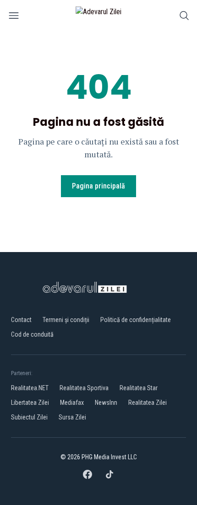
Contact (21, 319)
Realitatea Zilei (147, 402)
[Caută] (184, 17)
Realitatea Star (139, 388)
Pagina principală (98, 186)
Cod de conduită (32, 334)
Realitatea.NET (30, 388)
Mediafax (72, 402)
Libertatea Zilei (30, 402)
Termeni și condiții (66, 319)
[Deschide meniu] (14, 17)
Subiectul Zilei (29, 417)
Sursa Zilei (72, 417)
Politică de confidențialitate (135, 319)
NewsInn (106, 402)
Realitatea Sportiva (84, 388)
